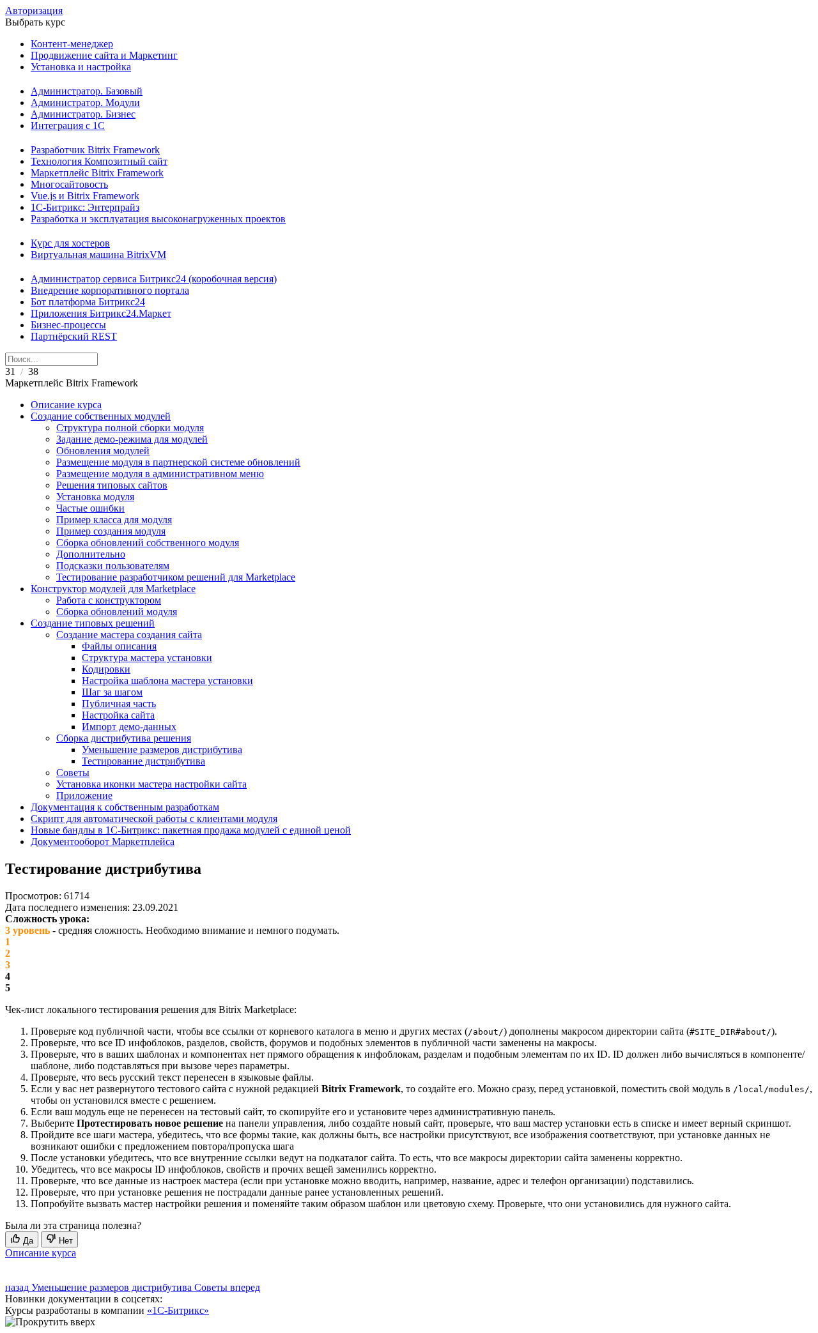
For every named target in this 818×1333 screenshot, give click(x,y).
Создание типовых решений (93, 623)
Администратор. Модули (85, 102)
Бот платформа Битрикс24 (88, 301)
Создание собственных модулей (101, 416)
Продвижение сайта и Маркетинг (104, 55)
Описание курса (66, 404)
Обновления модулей (103, 450)
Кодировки (106, 669)
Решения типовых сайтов (111, 485)
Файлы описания (119, 646)
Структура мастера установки (147, 657)
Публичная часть (119, 703)
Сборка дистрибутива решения (123, 738)
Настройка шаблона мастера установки (167, 680)
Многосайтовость (69, 184)
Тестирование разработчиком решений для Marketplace (175, 577)
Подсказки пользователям (112, 565)
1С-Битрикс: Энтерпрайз (85, 207)
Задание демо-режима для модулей (132, 439)
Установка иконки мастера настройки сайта (151, 784)
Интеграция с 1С (68, 125)
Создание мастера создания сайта (129, 634)
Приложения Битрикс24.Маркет (101, 313)
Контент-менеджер (72, 43)
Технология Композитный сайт (99, 161)
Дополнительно (90, 554)
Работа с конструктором (108, 600)
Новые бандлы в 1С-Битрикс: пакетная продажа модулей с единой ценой (191, 830)
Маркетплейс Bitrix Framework (97, 172)
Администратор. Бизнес (83, 114)
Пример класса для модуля (114, 519)
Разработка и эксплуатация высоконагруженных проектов (158, 218)
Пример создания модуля (111, 531)
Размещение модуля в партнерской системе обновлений (178, 462)
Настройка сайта (118, 715)
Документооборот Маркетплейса (102, 841)
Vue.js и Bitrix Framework (85, 195)
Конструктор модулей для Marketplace (113, 588)
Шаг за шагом (112, 692)
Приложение (84, 795)
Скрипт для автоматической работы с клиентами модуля (154, 818)
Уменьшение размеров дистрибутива (162, 749)
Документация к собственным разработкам (125, 807)
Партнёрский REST (74, 336)
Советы (72, 772)
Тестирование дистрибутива (143, 761)
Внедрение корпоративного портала (110, 290)
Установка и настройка (81, 66)
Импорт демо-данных (129, 726)
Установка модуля (95, 496)
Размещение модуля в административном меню (160, 473)
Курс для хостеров (70, 243)
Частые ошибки (90, 508)
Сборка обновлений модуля (116, 611)
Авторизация (34, 10)
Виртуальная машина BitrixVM (98, 254)
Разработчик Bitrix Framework (95, 149)
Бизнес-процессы (68, 324)
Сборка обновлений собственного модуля (147, 542)
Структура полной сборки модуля (130, 427)
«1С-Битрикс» (178, 1310)
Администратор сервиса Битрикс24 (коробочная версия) (154, 278)
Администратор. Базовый (87, 91)
